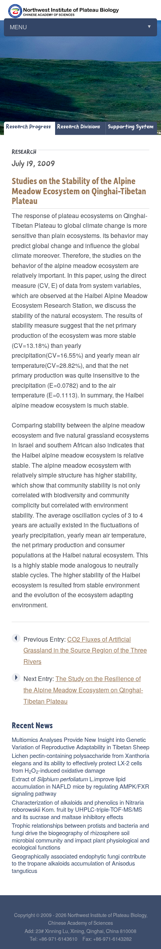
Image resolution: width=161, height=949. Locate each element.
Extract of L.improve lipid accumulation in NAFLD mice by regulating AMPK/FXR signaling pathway (80, 786)
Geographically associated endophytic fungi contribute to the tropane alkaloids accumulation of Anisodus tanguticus (79, 863)
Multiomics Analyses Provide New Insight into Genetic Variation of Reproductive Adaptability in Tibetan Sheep (80, 743)
